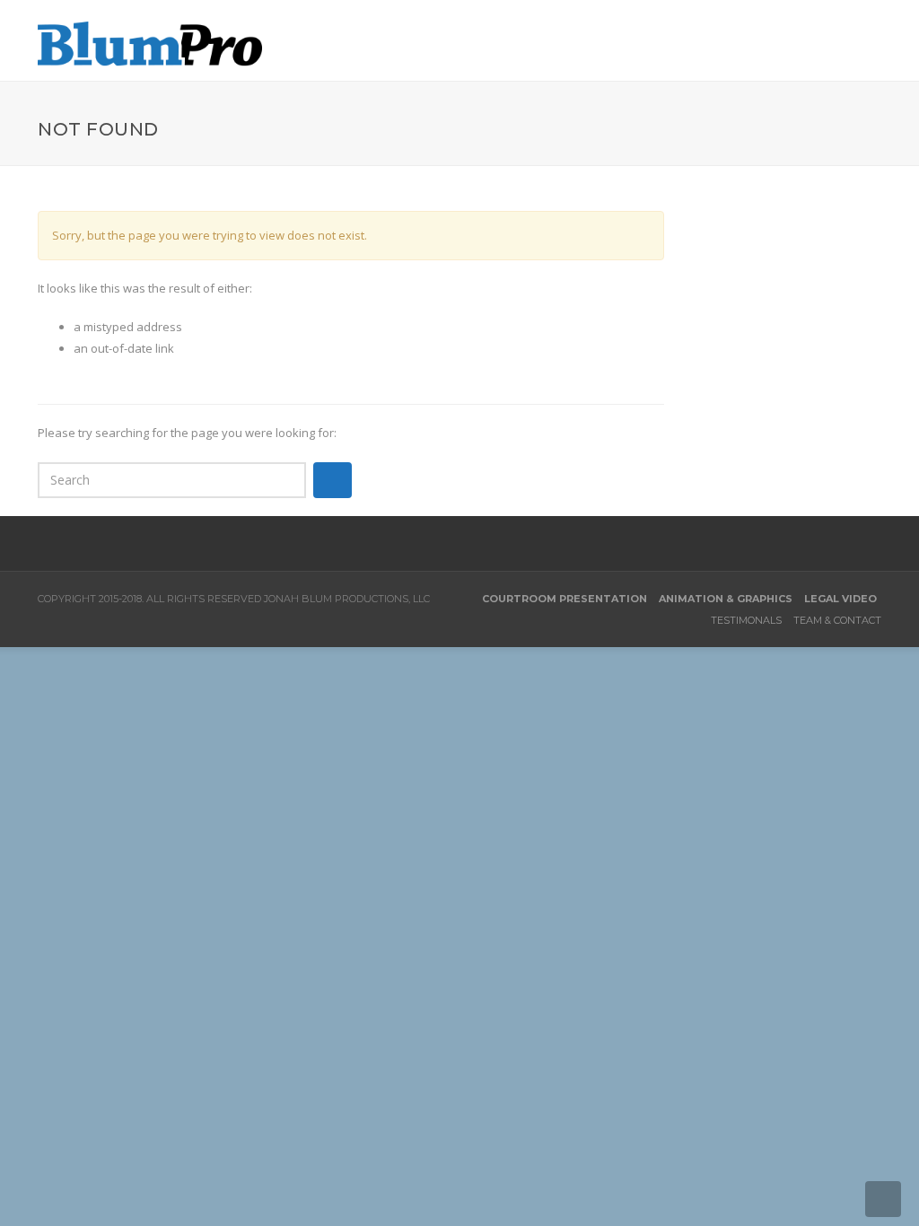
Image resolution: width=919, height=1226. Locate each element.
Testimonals (746, 620)
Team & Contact (837, 620)
